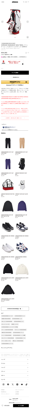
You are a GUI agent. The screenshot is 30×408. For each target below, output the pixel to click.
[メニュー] (3, 2)
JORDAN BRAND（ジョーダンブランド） (11, 354)
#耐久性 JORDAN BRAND (6, 332)
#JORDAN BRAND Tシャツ (20, 315)
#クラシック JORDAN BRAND (20, 329)
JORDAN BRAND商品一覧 (14, 308)
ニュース (3, 379)
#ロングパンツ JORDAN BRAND (8, 338)
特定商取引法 (3, 391)
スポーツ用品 (25, 354)
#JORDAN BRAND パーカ (20, 338)
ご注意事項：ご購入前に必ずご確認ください (13, 117)
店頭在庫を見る (16, 77)
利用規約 (2, 389)
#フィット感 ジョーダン (6, 340)
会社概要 (17, 391)
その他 (21, 354)
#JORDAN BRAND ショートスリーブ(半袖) (10, 326)
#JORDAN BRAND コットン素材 (19, 335)
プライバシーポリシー (5, 393)
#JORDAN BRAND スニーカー (7, 315)
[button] (2, 21)
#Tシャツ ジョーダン (6, 324)
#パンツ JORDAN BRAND (6, 335)
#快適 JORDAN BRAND (6, 318)
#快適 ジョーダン (15, 324)
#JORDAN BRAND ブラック (18, 332)
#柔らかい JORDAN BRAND (18, 340)
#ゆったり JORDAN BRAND (7, 321)
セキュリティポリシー (19, 389)
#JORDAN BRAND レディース (7, 343)
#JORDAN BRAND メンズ (17, 318)
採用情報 (17, 393)
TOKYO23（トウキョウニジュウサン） (11, 355)
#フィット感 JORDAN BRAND (7, 329)
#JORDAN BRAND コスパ (19, 321)
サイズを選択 (15, 72)
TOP (2, 354)
